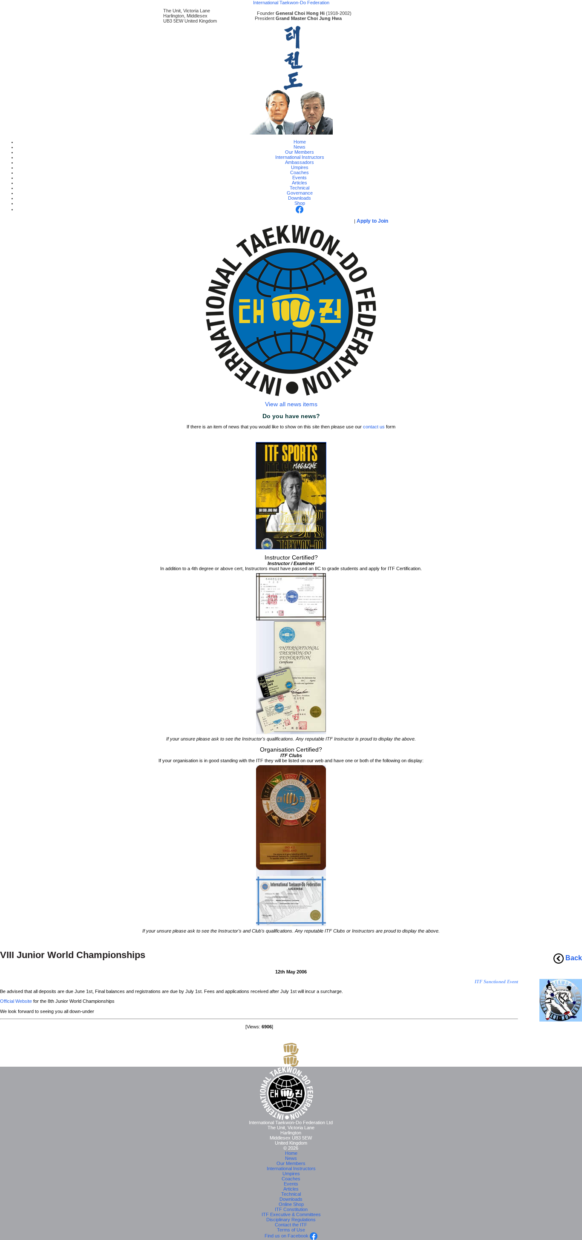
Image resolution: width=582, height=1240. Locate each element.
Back (573, 958)
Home (300, 141)
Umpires (299, 167)
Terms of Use (291, 1229)
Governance (300, 192)
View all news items (291, 404)
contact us (374, 426)
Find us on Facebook (287, 1235)
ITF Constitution (291, 1209)
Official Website (16, 1001)
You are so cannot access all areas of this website (273, 221)
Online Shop (291, 1204)
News (299, 146)
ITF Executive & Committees (291, 1214)
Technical (299, 187)
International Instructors (299, 157)
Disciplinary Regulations (291, 1219)
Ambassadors (299, 162)
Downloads (299, 198)
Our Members (299, 152)
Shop (299, 203)
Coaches (299, 172)
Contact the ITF (291, 1224)
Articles (299, 182)
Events (299, 177)
